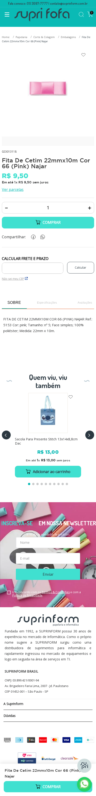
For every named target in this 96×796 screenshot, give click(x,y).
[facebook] (32, 237)
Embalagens (68, 37)
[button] (6, 435)
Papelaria (21, 37)
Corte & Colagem (44, 37)
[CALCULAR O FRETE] (80, 268)
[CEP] (32, 265)
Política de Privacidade (27, 595)
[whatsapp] (41, 237)
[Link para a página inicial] (6, 37)
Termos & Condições (56, 592)
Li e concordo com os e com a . (46, 594)
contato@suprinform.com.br (69, 3)
